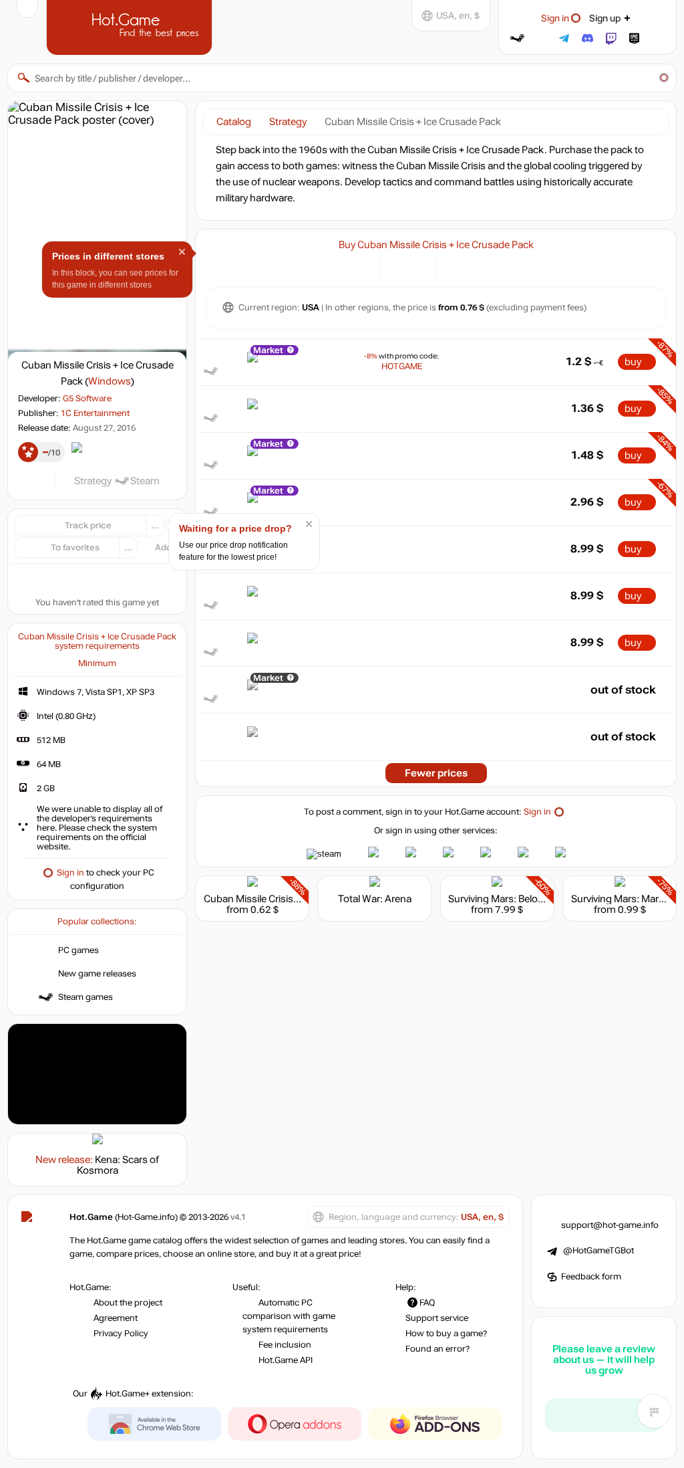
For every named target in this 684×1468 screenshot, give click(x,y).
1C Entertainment (95, 413)
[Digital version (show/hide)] (398, 266)
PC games (78, 950)
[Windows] (454, 266)
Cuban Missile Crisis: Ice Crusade (277, 899)
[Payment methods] (362, 266)
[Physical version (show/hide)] (418, 266)
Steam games (85, 997)
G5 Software (87, 398)
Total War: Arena (374, 899)
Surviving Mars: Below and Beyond (524, 899)
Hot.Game (131, 26)
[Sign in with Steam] (517, 38)
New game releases (97, 973)
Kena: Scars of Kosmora (118, 1165)
